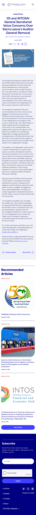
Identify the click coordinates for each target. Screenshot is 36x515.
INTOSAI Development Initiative (19, 37)
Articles (7, 493)
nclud (32, 493)
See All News (18, 427)
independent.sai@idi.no (10, 232)
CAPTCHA (6, 467)
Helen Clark (14, 203)
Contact (7, 498)
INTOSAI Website (10, 508)
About (6, 503)
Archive (7, 488)
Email (4, 456)
